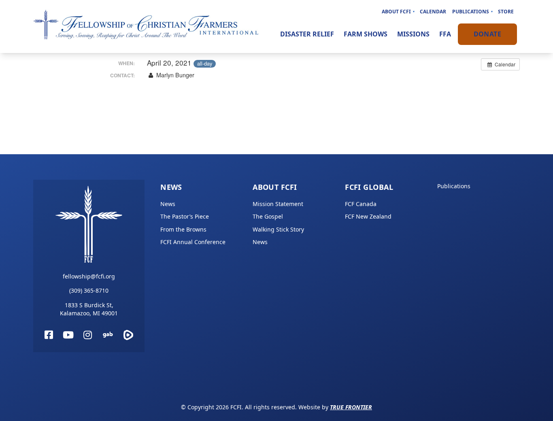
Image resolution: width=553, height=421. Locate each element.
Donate (487, 34)
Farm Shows (365, 34)
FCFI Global (369, 187)
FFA (445, 34)
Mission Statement (278, 204)
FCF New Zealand (368, 216)
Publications (470, 11)
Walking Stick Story (278, 229)
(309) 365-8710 (88, 290)
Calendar (433, 11)
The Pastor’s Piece (184, 216)
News (171, 187)
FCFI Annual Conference (192, 242)
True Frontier (351, 407)
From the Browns (183, 229)
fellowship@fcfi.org (89, 276)
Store (506, 11)
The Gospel (268, 216)
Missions (413, 34)
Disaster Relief (307, 34)
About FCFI (396, 11)
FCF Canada (360, 204)
